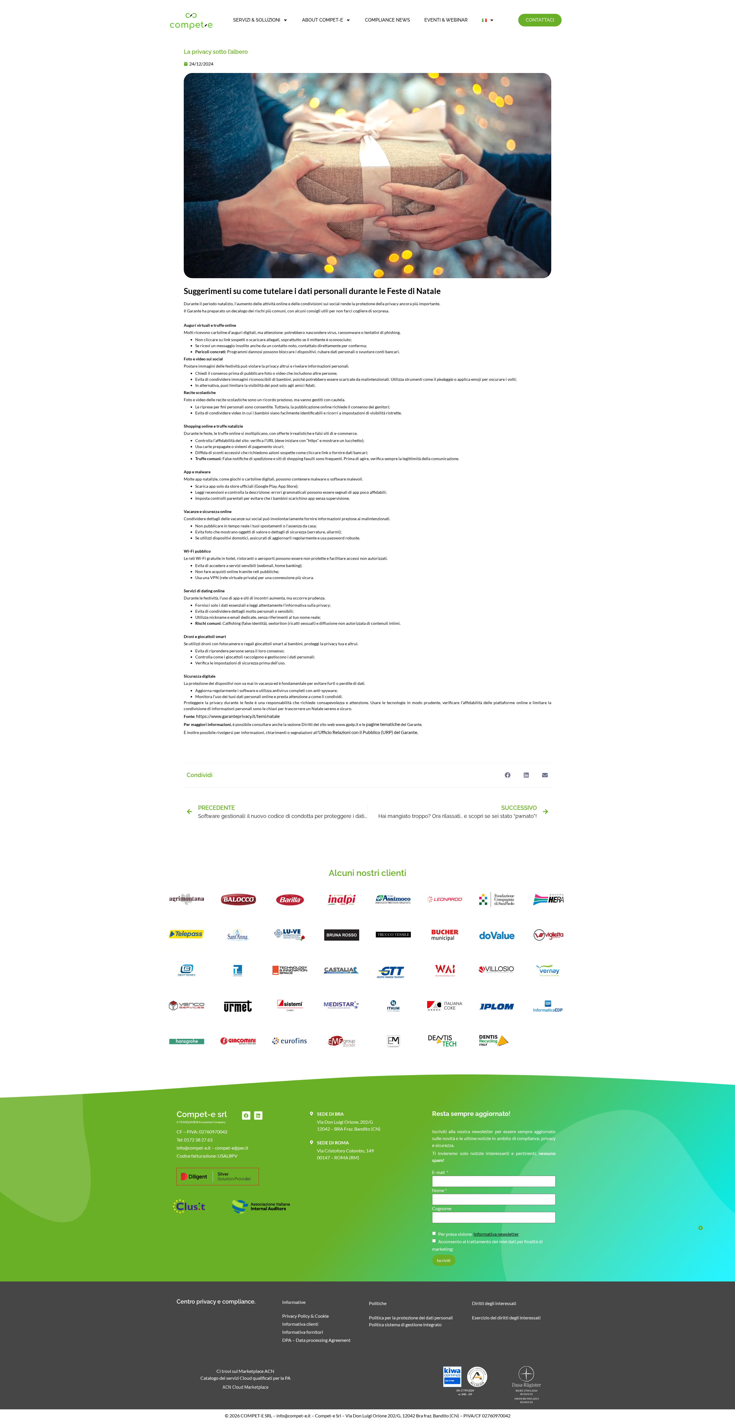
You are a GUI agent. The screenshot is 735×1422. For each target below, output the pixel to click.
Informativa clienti (300, 1324)
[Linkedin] (258, 1115)
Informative (293, 1302)
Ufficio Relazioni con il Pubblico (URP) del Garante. (368, 732)
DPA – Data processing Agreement (316, 1340)
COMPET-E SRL (256, 1415)
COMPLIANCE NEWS (387, 20)
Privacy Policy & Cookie (305, 1316)
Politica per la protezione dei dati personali (411, 1317)
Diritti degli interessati (494, 1303)
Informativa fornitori (302, 1332)
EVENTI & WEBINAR (446, 20)
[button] (507, 775)
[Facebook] (246, 1115)
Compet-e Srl (328, 1415)
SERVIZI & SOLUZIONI (256, 20)
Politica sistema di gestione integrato (405, 1324)
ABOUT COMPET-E (322, 20)
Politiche (377, 1303)
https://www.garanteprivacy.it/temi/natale (238, 716)
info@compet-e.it (293, 1415)
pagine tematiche (383, 724)
